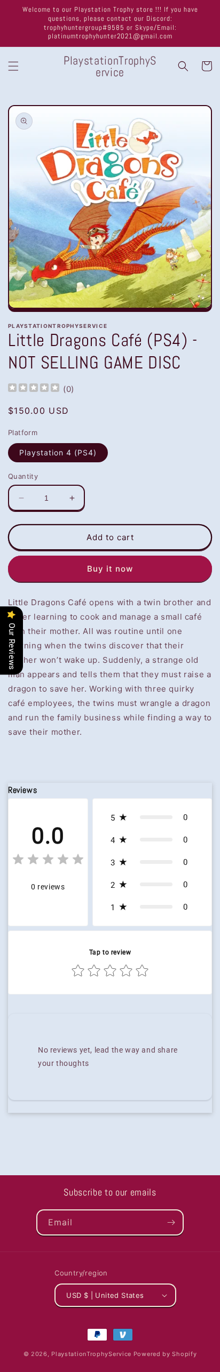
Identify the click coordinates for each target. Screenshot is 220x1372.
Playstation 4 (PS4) (58, 452)
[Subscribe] (171, 1222)
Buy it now (110, 569)
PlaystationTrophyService (91, 1354)
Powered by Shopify (165, 1354)
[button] (13, 66)
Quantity (23, 476)
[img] (33, 389)
